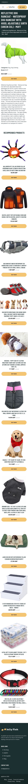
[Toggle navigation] (3, 7)
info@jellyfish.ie (5, 2)
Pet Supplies (7, 756)
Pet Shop (22, 7)
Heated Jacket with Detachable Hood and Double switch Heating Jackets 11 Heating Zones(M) (14, 217)
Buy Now (14, 78)
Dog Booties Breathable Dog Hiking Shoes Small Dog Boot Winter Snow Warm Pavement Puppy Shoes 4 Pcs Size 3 (14, 314)
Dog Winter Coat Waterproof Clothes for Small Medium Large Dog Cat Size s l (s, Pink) (14, 413)
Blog (5, 759)
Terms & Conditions (18, 779)
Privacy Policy (11, 781)
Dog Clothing (14, 67)
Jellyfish (6, 753)
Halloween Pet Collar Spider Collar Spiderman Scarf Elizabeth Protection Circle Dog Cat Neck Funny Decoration (14, 168)
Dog (9, 67)
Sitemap (18, 781)
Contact (10, 779)
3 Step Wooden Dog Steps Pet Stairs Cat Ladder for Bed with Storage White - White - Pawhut (14, 606)
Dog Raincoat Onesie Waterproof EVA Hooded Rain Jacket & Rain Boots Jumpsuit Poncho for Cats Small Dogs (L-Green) (14, 265)
